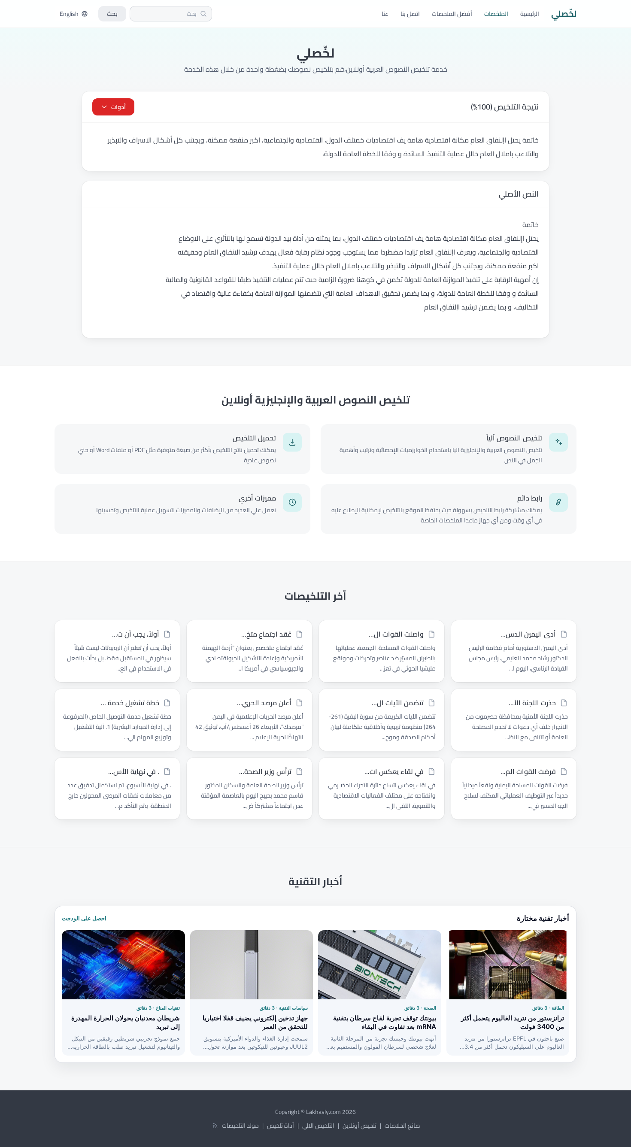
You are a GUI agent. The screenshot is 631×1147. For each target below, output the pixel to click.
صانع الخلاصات (402, 1125)
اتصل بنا (410, 13)
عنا (385, 13)
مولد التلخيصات (240, 1125)
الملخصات (496, 13)
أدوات (118, 106)
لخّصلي (563, 14)
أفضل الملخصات (452, 13)
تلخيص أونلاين (359, 1125)
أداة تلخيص (280, 1125)
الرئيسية (529, 13)
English (69, 13)
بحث (112, 13)
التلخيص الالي (318, 1125)
